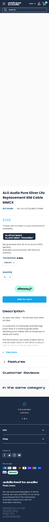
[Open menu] (4, 4)
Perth (9, 514)
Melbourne (14, 508)
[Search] (5, 10)
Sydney (10, 511)
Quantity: (7, 272)
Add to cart (24, 299)
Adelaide (11, 516)
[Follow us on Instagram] (14, 455)
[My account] (39, 3)
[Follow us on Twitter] (9, 455)
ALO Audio (8, 208)
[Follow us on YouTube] (19, 455)
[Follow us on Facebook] (4, 455)
